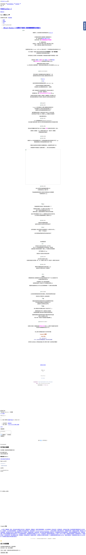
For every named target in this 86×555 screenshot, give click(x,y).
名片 (4, 22)
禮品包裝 (82, 530)
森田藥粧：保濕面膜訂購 (24, 535)
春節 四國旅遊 (68, 535)
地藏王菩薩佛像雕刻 (40, 529)
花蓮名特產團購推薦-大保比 (74, 532)
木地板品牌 (43, 533)
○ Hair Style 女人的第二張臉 (13, 424)
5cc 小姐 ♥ (2, 413)
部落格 (4, 21)
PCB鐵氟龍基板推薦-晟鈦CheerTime (56, 535)
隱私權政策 (49, 538)
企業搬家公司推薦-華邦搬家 (42, 535)
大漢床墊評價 (7, 535)
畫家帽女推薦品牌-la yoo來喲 (53, 533)
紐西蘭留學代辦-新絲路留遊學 (61, 532)
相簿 (4, 20)
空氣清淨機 (32, 530)
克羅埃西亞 (27, 529)
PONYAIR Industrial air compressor (42, 530)
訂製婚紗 (4, 530)
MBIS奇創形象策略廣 (11, 530)
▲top (1, 426)
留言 (12, 419)
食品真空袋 (36, 532)
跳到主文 (2, 11)
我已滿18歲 (3, 552)
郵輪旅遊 (7, 529)
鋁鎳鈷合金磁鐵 (75, 530)
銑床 (11, 529)
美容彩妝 (9, 423)
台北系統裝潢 (48, 529)
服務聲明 (54, 538)
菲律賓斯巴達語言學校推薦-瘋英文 (9, 536)
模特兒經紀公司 (60, 530)
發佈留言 (2, 436)
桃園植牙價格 (33, 535)
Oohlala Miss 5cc (2, 463)
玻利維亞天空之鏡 (10, 532)
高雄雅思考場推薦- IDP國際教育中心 (74, 533)
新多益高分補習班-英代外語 (18, 529)
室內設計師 (54, 529)
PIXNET (34, 538)
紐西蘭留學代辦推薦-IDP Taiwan (33, 533)
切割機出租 (59, 529)
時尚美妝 (10, 17)
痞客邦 (9, 419)
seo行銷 (3, 529)
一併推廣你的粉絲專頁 (3, 465)
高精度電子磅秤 (68, 530)
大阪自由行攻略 (66, 529)
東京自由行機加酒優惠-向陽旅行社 (47, 532)
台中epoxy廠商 (63, 533)
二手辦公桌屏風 (53, 530)
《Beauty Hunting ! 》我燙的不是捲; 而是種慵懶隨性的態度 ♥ (22, 28)
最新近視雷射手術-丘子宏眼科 (21, 532)
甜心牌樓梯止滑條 (14, 535)
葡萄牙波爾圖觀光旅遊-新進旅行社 (10, 533)
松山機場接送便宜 (22, 533)
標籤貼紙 (33, 529)
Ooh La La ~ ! (6, 9)
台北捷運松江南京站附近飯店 (23, 530)
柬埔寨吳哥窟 (31, 532)
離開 (6, 552)
